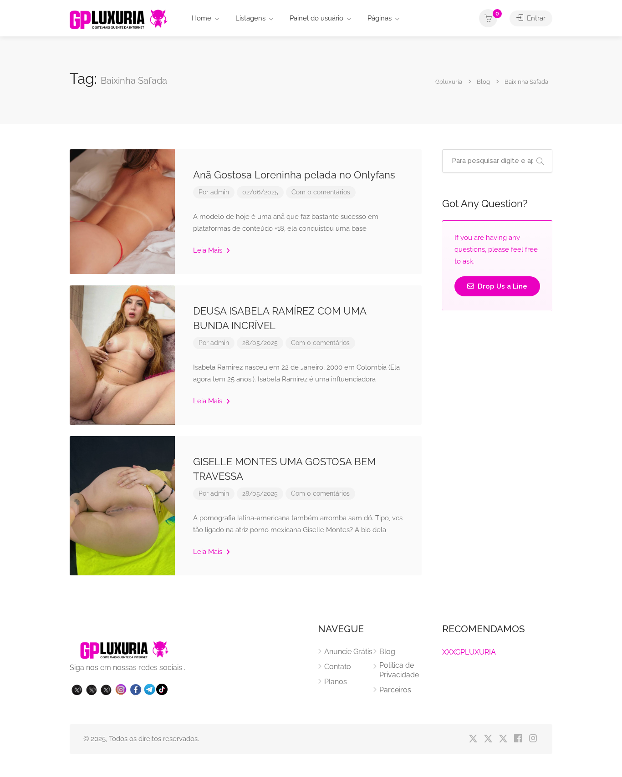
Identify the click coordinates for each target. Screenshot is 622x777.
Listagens (250, 18)
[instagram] (533, 739)
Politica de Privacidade (399, 670)
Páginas (379, 18)
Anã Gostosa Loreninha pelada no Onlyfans (294, 175)
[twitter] (473, 739)
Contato (337, 666)
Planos (335, 681)
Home (201, 18)
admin (219, 192)
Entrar (535, 18)
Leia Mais (208, 250)
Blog (387, 651)
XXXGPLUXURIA (469, 652)
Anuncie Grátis (348, 651)
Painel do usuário (316, 18)
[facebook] (518, 739)
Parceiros (395, 690)
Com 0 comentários (320, 192)
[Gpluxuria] (119, 19)
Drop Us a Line (501, 286)
